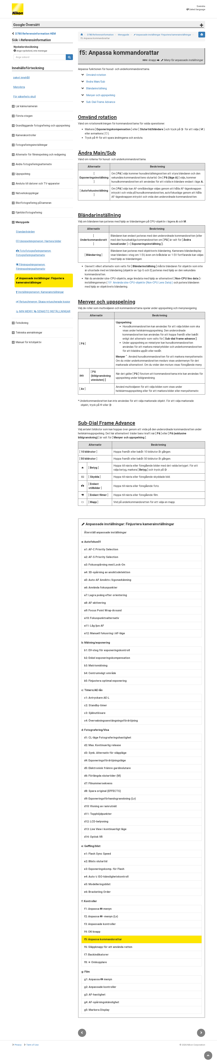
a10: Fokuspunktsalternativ (101, 618)
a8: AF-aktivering (95, 602)
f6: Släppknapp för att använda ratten (108, 947)
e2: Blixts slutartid (95, 861)
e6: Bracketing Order (97, 891)
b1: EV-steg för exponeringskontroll (107, 650)
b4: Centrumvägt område (100, 673)
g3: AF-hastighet (94, 994)
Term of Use (32, 1045)
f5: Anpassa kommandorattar (103, 939)
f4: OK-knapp (92, 931)
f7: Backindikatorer (96, 954)
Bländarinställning (96, 88)
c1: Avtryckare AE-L (96, 697)
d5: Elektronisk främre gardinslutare (107, 768)
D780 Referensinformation (100, 34)
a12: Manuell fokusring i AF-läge (104, 633)
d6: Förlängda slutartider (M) (102, 775)
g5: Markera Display (96, 1009)
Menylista (19, 87)
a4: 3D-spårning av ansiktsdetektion (107, 572)
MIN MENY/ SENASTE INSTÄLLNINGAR (43, 311)
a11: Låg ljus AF (94, 625)
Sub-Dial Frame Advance (100, 102)
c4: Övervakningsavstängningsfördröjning (111, 720)
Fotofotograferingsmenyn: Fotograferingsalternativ (33, 253)
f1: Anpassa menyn (98, 908)
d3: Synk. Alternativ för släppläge (105, 752)
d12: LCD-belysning (96, 821)
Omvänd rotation (96, 74)
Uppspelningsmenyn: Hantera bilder (38, 241)
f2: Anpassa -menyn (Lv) (101, 916)
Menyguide (124, 34)
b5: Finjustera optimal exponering (105, 680)
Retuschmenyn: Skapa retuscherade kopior (43, 301)
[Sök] (69, 57)
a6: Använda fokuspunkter (100, 587)
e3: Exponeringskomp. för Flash (104, 869)
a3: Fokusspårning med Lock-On (104, 564)
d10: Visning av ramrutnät (100, 806)
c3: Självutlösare (94, 713)
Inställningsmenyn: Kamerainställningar (40, 292)
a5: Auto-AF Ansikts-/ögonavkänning (107, 580)
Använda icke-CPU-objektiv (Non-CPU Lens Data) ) (143, 282)
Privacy (18, 1045)
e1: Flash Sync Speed (97, 853)
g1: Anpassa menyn (98, 979)
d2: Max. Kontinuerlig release (102, 745)
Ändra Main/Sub (95, 81)
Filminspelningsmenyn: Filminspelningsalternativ (30, 266)
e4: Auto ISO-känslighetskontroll (106, 876)
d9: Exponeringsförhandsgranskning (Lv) (110, 798)
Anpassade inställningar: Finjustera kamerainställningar (40, 280)
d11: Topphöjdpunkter (98, 813)
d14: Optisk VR (93, 836)
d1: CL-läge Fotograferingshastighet (107, 737)
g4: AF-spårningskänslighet (101, 1002)
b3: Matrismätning (95, 665)
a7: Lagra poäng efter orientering (105, 595)
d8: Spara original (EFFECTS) (102, 791)
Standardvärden (25, 231)
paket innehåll (21, 77)
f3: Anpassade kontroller (100, 924)
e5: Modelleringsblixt (97, 884)
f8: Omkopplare (95, 962)
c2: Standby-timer (95, 705)
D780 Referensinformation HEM (35, 33)
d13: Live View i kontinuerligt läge (105, 829)
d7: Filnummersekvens (98, 783)
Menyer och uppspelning (100, 95)
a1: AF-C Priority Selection (101, 549)
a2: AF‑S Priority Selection (101, 557)
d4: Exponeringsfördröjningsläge (105, 760)
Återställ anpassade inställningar (105, 532)
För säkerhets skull (24, 96)
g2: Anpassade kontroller (100, 987)
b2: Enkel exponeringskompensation (107, 658)
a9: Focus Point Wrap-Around (103, 610)
